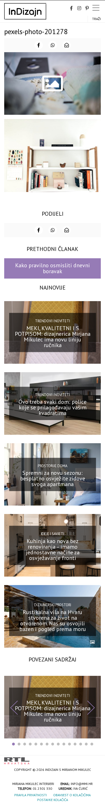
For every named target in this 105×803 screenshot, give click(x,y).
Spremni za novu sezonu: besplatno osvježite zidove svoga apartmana (52, 478)
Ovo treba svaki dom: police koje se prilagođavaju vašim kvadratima (52, 407)
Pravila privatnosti (30, 795)
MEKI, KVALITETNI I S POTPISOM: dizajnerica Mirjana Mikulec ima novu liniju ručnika (52, 336)
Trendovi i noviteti (52, 321)
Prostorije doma (52, 465)
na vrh (95, 759)
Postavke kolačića (52, 800)
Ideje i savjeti (52, 533)
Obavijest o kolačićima (72, 795)
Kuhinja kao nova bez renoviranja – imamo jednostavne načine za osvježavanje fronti (53, 549)
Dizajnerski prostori (52, 605)
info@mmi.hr (82, 784)
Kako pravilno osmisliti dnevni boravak (52, 268)
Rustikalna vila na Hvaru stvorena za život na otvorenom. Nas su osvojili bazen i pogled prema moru (52, 620)
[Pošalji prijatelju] (66, 45)
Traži (96, 19)
